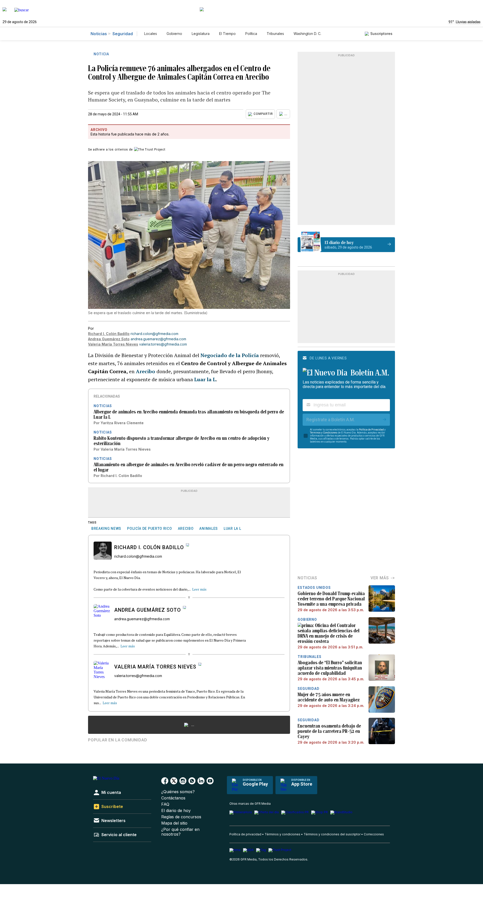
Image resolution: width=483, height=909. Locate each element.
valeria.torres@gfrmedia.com (163, 344)
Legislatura (201, 33)
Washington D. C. (307, 33)
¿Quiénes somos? (178, 791)
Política (251, 33)
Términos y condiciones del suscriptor (332, 834)
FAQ (165, 804)
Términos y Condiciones (323, 432)
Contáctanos (173, 798)
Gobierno (174, 33)
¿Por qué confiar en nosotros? (180, 832)
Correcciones (374, 834)
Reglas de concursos (181, 817)
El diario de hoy (176, 810)
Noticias (99, 33)
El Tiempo (227, 33)
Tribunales (275, 33)
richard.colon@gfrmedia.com (154, 333)
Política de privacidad (245, 834)
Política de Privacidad (371, 429)
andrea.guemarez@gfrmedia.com (158, 339)
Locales (150, 33)
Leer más (199, 589)
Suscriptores (381, 33)
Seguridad (122, 33)
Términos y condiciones (282, 834)
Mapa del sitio (174, 823)
